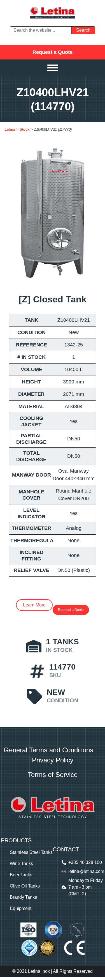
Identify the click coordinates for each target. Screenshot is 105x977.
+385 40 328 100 (85, 862)
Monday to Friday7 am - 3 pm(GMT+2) (85, 887)
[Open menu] (53, 68)
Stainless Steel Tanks (31, 852)
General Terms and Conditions (48, 750)
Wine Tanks (21, 863)
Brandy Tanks (23, 897)
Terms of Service (53, 774)
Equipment (20, 908)
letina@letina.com (86, 871)
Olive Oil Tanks (25, 886)
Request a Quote (52, 52)
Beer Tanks (21, 874)
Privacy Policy (52, 760)
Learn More (34, 605)
